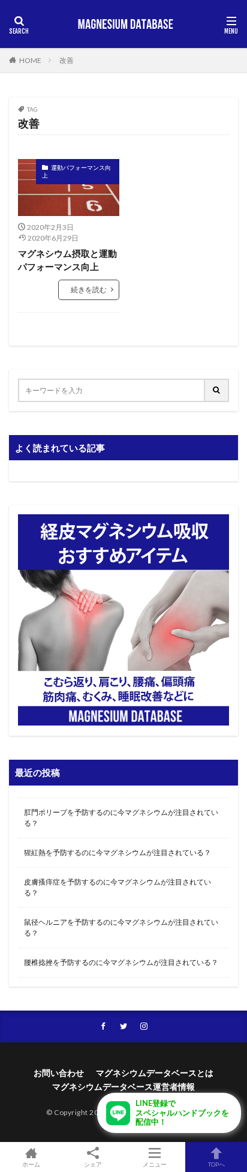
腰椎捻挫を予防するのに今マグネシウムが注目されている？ (121, 962)
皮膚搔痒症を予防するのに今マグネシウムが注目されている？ (117, 887)
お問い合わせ (59, 1073)
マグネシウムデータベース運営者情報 (123, 1086)
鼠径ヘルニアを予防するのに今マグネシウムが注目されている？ (121, 927)
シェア (93, 1164)
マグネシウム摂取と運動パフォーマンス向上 (67, 260)
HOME (30, 60)
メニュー (155, 1164)
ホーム (31, 1164)
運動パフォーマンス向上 (76, 171)
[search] (217, 390)
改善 (66, 60)
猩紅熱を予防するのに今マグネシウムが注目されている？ (117, 852)
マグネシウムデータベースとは (154, 1073)
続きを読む (89, 289)
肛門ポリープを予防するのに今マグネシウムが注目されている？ (121, 818)
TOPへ (216, 1164)
